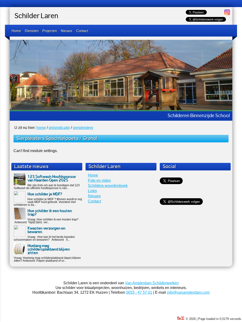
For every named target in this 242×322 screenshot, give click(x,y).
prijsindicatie (59, 128)
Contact (82, 31)
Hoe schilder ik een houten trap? (49, 213)
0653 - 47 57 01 (139, 292)
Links (92, 191)
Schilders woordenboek (108, 186)
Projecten (49, 31)
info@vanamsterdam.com (188, 292)
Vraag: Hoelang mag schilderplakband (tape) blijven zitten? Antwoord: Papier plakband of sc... (47, 259)
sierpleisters (83, 128)
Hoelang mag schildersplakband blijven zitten (48, 249)
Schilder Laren (36, 16)
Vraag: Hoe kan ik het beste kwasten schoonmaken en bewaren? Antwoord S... (44, 238)
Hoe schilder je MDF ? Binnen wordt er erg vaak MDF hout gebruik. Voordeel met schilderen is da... (48, 202)
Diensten (32, 31)
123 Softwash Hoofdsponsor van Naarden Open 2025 (51, 178)
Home (16, 31)
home (41, 128)
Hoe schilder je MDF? (44, 194)
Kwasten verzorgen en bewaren (46, 230)
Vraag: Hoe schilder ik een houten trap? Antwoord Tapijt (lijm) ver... (46, 221)
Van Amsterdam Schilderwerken (152, 283)
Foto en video (99, 180)
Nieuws (66, 31)
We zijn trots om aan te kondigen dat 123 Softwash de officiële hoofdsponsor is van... (47, 187)
